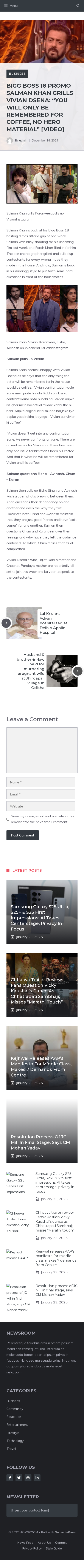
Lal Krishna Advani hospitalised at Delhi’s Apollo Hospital (53, 623)
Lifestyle (13, 1433)
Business (17, 74)
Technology (15, 1441)
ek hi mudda (46, 411)
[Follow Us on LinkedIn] (37, 1477)
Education (13, 1417)
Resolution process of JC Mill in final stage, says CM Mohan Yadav (40, 1142)
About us (44, 1543)
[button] (78, 6)
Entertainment (17, 1425)
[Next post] (78, 671)
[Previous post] (6, 623)
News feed (25, 1543)
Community (14, 1409)
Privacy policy (32, 1548)
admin (23, 140)
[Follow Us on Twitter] (19, 1477)
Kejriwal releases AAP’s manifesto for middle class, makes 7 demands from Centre (56, 1258)
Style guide (54, 1548)
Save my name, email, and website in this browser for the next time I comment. (42, 819)
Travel (11, 1449)
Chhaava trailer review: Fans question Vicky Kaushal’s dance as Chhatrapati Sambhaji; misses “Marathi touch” (37, 991)
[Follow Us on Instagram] (28, 1477)
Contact (61, 1543)
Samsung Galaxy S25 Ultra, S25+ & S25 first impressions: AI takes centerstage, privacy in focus (40, 918)
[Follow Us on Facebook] (9, 1477)
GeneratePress (65, 1532)
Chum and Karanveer (38, 531)
